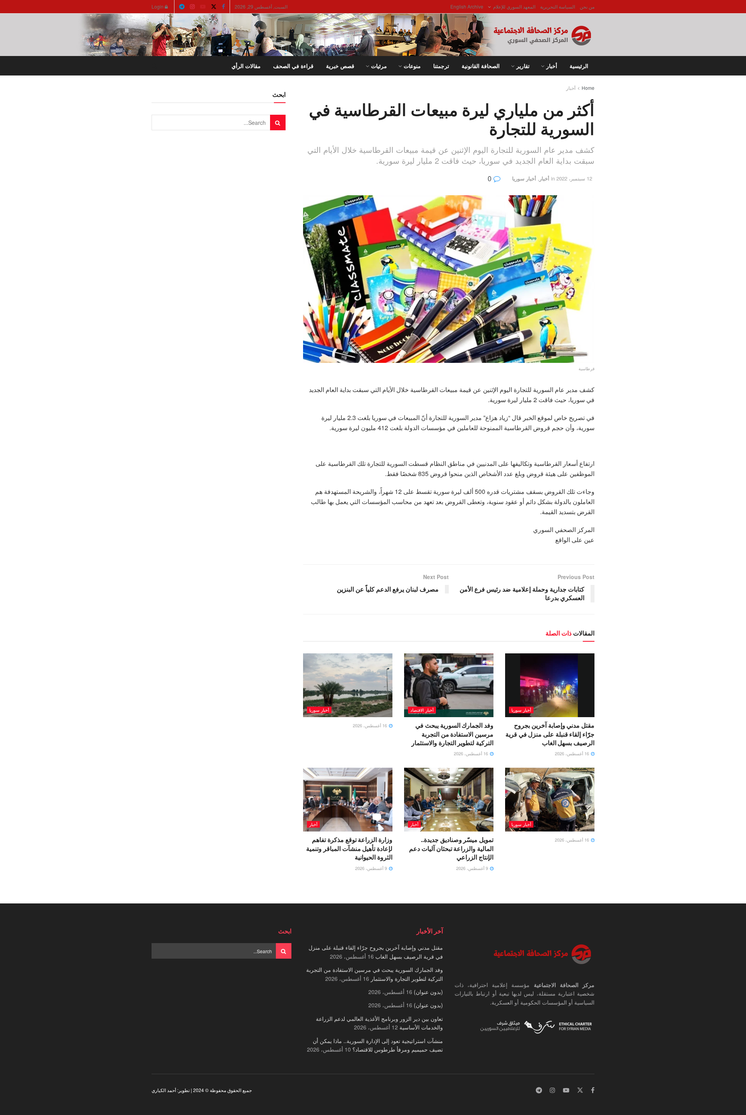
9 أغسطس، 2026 (472, 868)
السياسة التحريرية (557, 6)
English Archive (466, 6)
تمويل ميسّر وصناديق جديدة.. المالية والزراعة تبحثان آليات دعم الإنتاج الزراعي (451, 848)
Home (588, 87)
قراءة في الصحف (293, 66)
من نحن (587, 6)
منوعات (412, 66)
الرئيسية (579, 66)
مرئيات (379, 66)
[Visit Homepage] (543, 35)
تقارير (523, 66)
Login (158, 6)
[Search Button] (154, 65)
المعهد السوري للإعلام (514, 6)
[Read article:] (347, 685)
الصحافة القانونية (481, 66)
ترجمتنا (441, 66)
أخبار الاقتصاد (422, 710)
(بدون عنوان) (428, 992)
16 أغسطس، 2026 (572, 753)
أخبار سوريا (524, 178)
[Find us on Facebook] (223, 6)
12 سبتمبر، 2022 (574, 178)
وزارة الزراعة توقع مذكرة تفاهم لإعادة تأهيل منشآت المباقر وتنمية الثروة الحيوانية (349, 848)
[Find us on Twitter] (213, 6)
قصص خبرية (340, 66)
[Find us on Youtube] (203, 6)
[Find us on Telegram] (182, 6)
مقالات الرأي (246, 66)
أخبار (551, 66)
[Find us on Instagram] (192, 6)
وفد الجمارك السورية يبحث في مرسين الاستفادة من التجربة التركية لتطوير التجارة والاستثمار (452, 734)
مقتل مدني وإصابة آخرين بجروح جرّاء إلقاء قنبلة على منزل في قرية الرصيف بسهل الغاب (549, 734)
